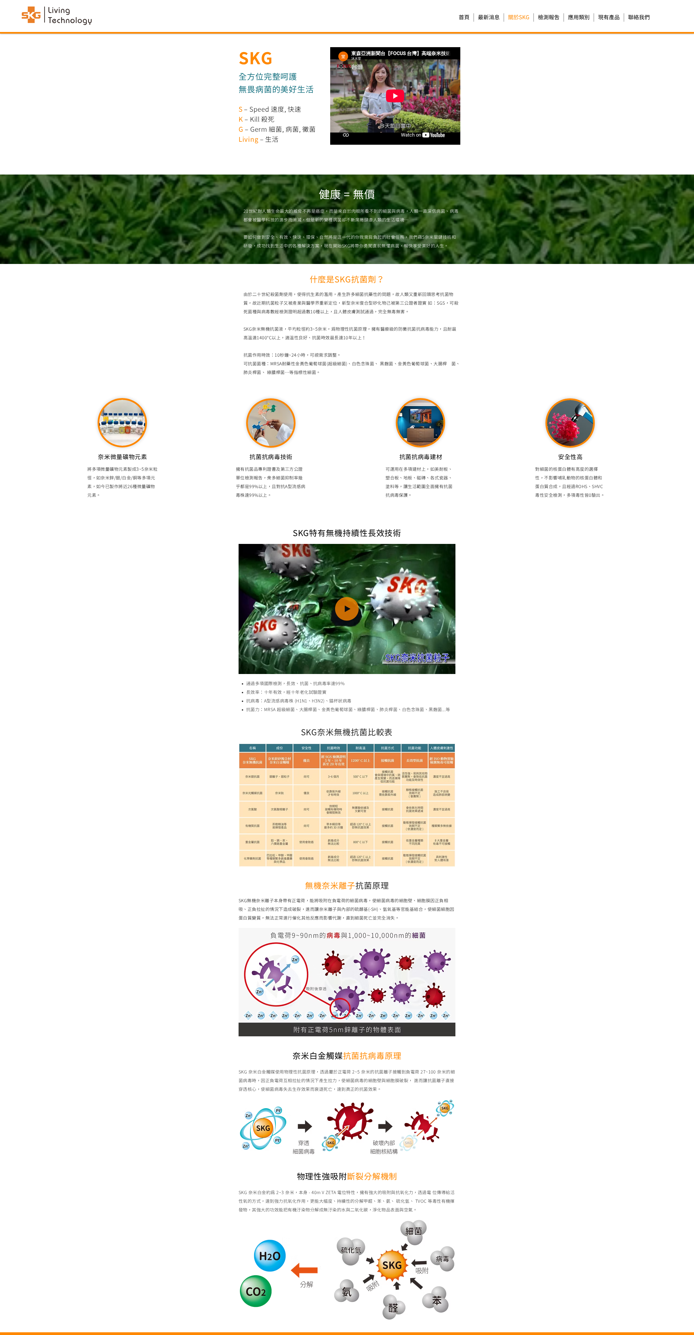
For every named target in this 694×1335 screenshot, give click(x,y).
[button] (448, 668)
